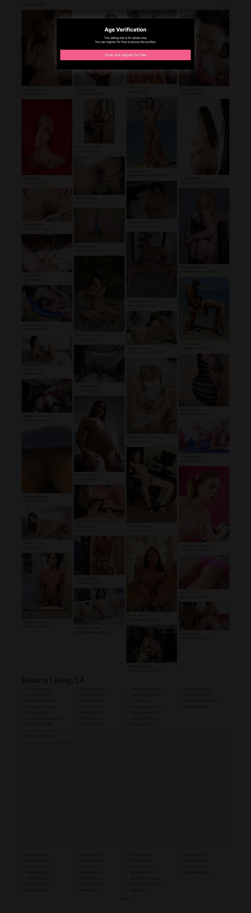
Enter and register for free (125, 55)
